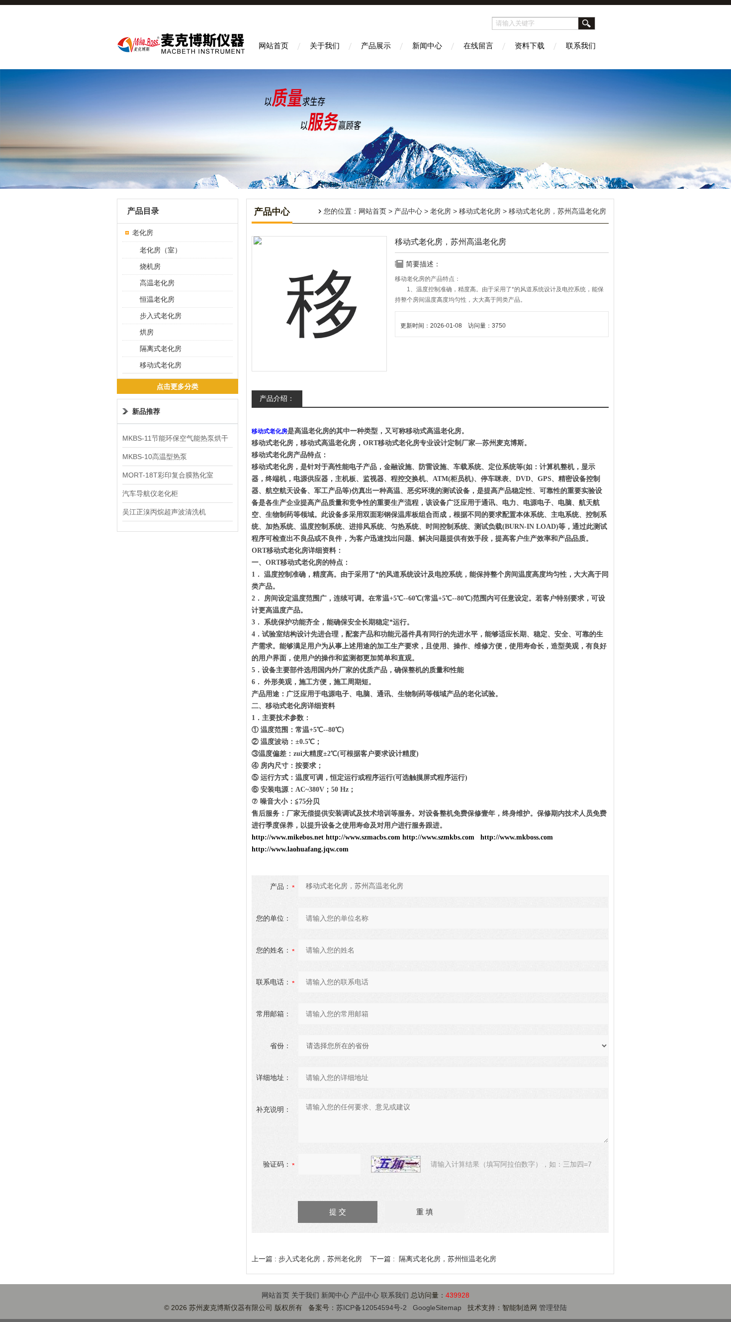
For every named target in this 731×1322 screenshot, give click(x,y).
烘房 (147, 332)
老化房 (440, 211)
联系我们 (581, 45)
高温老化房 (157, 283)
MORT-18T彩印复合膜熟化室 (167, 475)
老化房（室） (161, 250)
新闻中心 (427, 45)
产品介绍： (277, 398)
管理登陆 (553, 1308)
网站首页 (273, 45)
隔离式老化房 (161, 349)
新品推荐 (146, 411)
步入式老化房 (161, 316)
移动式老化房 (480, 211)
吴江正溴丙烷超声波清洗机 (164, 512)
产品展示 (376, 45)
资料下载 (530, 45)
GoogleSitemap (437, 1308)
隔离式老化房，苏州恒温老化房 (447, 1259)
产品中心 (408, 211)
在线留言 (478, 45)
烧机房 (150, 266)
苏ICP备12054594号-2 (371, 1308)
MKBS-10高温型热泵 (154, 457)
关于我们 (325, 45)
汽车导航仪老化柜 (150, 493)
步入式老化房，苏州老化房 (320, 1259)
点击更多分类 (177, 386)
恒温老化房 (157, 299)
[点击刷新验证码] (396, 1164)
